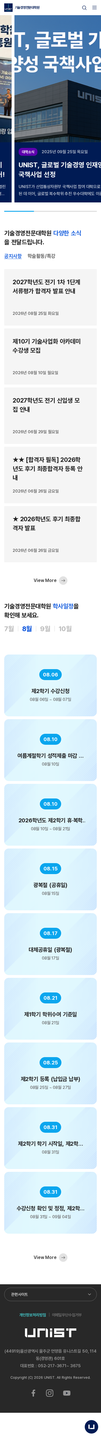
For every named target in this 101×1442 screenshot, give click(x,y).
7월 (9, 628)
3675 (75, 1366)
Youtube (67, 1393)
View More (45, 580)
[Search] (84, 8)
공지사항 (13, 256)
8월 (27, 628)
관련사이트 (19, 1294)
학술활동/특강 (41, 256)
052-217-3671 (52, 1366)
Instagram (49, 1393)
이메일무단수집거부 (67, 1314)
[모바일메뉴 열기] (94, 7)
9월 (45, 628)
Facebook (33, 1393)
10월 (65, 628)
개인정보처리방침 (32, 1314)
